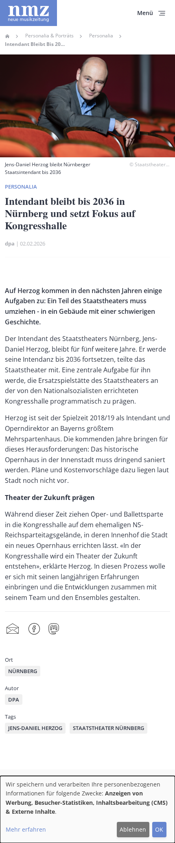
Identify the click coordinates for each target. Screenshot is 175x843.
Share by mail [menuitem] (13, 629)
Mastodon (53, 629)
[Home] (28, 13)
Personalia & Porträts (49, 36)
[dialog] (87, 809)
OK (159, 829)
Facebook (34, 629)
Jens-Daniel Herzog (35, 728)
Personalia (101, 36)
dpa (10, 243)
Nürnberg (22, 671)
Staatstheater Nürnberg (108, 728)
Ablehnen (133, 829)
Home (7, 36)
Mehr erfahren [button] (26, 829)
